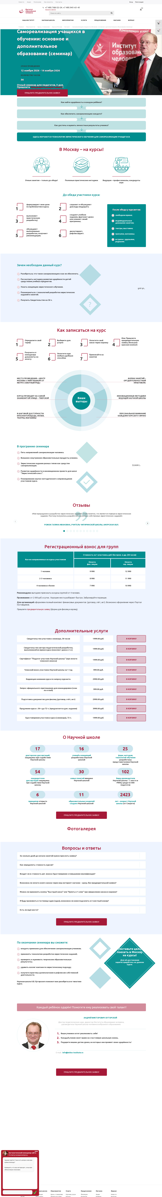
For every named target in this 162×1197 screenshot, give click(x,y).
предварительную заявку (47, 87)
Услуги (84, 20)
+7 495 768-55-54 (53, 7)
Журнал (131, 20)
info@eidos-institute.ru (72, 1052)
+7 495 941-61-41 (71, 7)
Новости (113, 1194)
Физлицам (84, 1194)
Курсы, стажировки (57, 1194)
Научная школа (48, 20)
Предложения (100, 20)
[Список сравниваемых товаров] (141, 10)
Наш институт (28, 20)
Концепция (39, 1194)
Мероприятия (68, 20)
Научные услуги (71, 1194)
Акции (98, 1194)
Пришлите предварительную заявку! (42, 93)
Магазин (117, 20)
